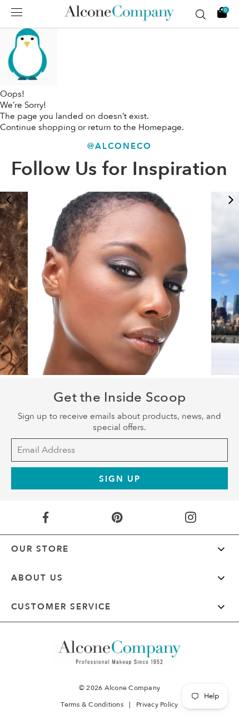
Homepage (160, 127)
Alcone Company (132, 687)
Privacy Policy (157, 704)
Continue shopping (38, 127)
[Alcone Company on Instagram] (191, 517)
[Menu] (16, 12)
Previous (8, 200)
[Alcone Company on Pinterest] (117, 517)
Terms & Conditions (92, 704)
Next (230, 200)
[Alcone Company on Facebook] (45, 517)
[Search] (200, 14)
